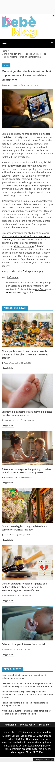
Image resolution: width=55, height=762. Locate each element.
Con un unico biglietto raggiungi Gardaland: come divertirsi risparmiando (25, 528)
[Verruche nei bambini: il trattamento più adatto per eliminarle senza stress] (27, 391)
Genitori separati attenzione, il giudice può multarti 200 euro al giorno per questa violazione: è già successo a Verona (24, 587)
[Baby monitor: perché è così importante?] (27, 623)
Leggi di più (8, 368)
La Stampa (12, 277)
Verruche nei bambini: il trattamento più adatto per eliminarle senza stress (27, 413)
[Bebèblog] (19, 26)
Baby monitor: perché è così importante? (23, 644)
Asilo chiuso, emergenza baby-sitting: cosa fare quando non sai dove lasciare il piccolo (26, 471)
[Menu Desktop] (4, 43)
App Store (40, 289)
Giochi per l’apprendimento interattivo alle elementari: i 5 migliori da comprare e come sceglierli (25, 354)
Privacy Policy (27, 724)
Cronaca (6, 65)
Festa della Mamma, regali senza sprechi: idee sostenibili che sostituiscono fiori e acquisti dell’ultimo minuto (27, 694)
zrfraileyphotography (32, 271)
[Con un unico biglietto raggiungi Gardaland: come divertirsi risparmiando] (27, 505)
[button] (52, 43)
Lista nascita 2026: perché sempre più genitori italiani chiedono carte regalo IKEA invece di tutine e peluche (27, 685)
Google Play (12, 292)
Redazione (10, 724)
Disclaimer (44, 724)
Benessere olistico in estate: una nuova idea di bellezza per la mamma (24, 676)
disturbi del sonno (24, 246)
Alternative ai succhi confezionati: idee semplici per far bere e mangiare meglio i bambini (26, 712)
